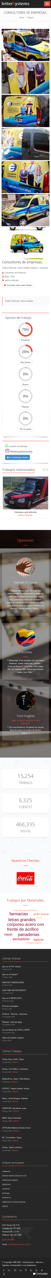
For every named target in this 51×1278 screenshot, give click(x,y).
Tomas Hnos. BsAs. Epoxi (13, 1059)
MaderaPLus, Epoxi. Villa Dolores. (16, 1079)
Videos (5, 1206)
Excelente (25, 340)
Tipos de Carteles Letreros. (13, 1038)
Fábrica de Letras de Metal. (14, 1202)
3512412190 (9, 1240)
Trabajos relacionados (18, 469)
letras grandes (22, 919)
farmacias (18, 913)
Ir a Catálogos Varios (18, 457)
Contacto (6, 1197)
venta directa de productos (25, 910)
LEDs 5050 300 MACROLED (14, 990)
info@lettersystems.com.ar (19, 1244)
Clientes (25, 807)
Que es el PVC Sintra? (11, 967)
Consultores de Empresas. (15, 273)
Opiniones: (25, 540)
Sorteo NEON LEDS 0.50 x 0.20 (14, 1176)
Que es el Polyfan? (10, 974)
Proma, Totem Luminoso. (12, 1147)
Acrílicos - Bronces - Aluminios (14, 1014)
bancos (39, 939)
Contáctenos (9, 1216)
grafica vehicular (12, 280)
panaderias (28, 934)
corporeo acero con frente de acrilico (25, 927)
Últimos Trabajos (12, 1051)
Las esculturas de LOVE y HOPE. (16, 1030)
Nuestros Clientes (25, 860)
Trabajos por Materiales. (26, 900)
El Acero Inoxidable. (10, 1006)
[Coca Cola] (25, 878)
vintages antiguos (34, 943)
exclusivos (21, 939)
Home (21, 17)
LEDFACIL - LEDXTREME (25, 587)
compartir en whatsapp (17, 446)
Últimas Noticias (11, 958)
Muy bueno (26, 362)
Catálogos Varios (10, 1180)
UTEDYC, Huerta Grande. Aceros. (16, 1088)
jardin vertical (41, 914)
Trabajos (30, 17)
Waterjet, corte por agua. (12, 1022)
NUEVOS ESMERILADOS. (13, 982)
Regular (25, 407)
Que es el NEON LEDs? (12, 998)
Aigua (25, 657)
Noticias (5, 1193)
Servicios (6, 1184)
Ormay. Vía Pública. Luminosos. (15, 1069)
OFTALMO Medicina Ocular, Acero (16, 1128)
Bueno (25, 384)
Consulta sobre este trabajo (19, 285)
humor (39, 917)
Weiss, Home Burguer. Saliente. (15, 1098)
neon (8, 934)
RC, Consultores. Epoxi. (12, 1137)
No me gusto (25, 429)
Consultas (42, 1273)
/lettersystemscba (21, 451)
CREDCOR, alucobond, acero (14, 1108)
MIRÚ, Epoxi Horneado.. (12, 1118)
